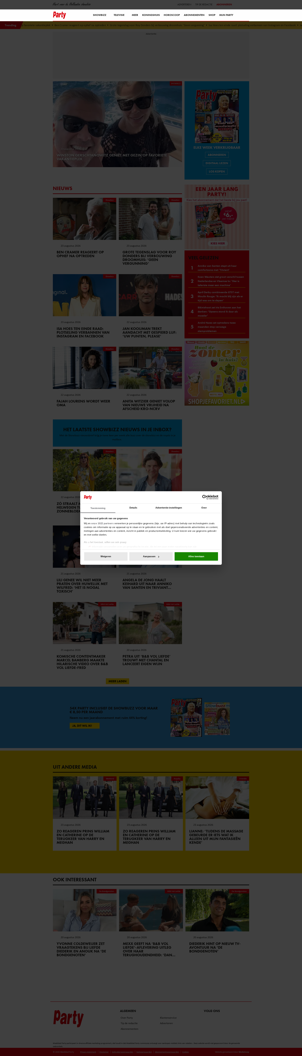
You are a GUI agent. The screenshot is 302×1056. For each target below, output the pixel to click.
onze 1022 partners (102, 523)
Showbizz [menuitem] (99, 15)
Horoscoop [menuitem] (172, 15)
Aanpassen (149, 556)
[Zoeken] (246, 15)
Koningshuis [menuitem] (151, 15)
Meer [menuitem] (135, 15)
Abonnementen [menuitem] (194, 15)
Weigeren (106, 556)
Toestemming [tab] (97, 508)
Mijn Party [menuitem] (226, 15)
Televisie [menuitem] (119, 15)
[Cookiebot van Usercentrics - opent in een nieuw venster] (204, 497)
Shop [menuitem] (212, 15)
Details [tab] (133, 507)
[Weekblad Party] (59, 15)
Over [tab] (204, 507)
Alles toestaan (196, 556)
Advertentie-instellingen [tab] (168, 507)
